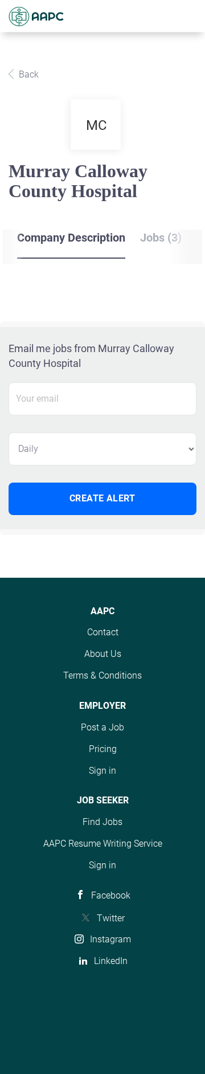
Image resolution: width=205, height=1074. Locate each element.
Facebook (110, 895)
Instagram (110, 939)
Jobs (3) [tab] (161, 237)
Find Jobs (102, 821)
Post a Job (102, 727)
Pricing (103, 749)
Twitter (111, 918)
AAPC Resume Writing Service (102, 843)
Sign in (102, 770)
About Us (102, 653)
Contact (102, 632)
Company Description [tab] (71, 237)
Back (28, 74)
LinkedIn (111, 960)
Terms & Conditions (102, 675)
